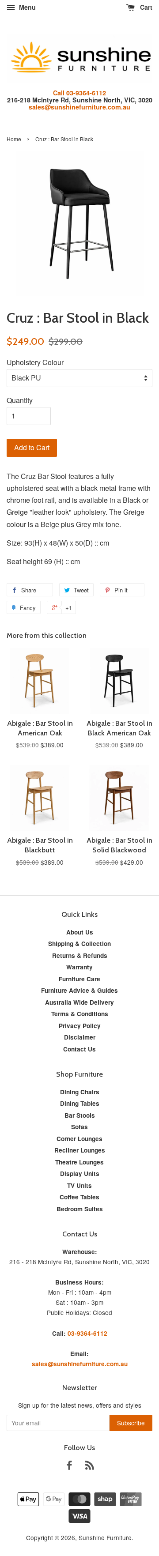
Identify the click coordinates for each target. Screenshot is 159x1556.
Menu (26, 7)
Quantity (20, 400)
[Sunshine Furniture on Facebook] (69, 1466)
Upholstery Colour (35, 362)
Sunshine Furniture (105, 1537)
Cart (145, 7)
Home (14, 139)
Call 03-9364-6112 (79, 92)
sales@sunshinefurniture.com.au (79, 106)
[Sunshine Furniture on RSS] (90, 1466)
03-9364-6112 (87, 1333)
